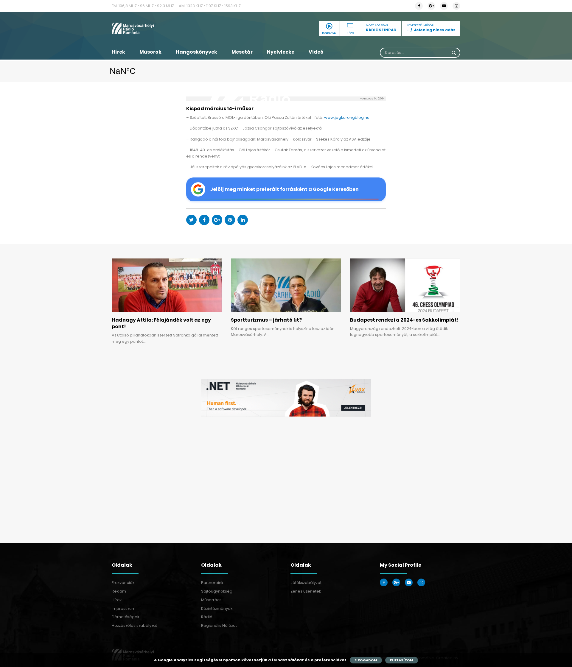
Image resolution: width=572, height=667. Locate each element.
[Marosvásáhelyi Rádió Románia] (167, 28)
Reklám (119, 591)
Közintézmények (216, 608)
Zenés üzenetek (305, 591)
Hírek (118, 52)
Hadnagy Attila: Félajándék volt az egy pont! (161, 323)
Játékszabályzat (305, 582)
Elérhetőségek (125, 616)
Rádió (206, 616)
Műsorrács (211, 599)
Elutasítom (401, 660)
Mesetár (242, 52)
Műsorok (150, 52)
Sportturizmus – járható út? (266, 320)
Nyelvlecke (280, 52)
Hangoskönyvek (196, 52)
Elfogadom (366, 660)
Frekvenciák (123, 582)
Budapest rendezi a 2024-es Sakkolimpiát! (404, 320)
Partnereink (212, 582)
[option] (286, 398)
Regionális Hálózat (219, 625)
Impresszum (124, 608)
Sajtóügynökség (216, 591)
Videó (316, 52)
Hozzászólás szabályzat (134, 625)
